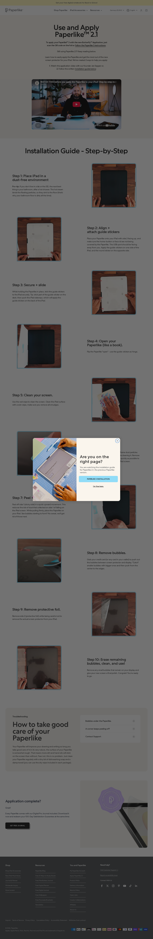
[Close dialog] (117, 441)
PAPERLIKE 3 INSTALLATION (98, 479)
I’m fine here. (98, 486)
